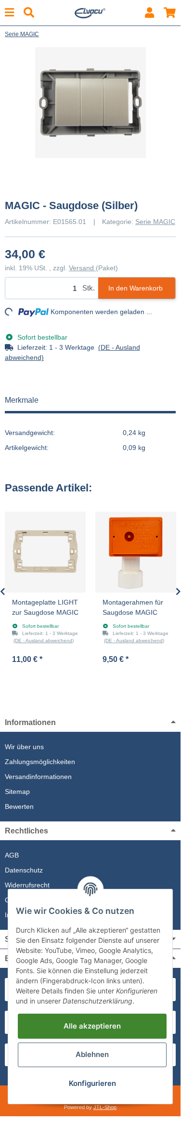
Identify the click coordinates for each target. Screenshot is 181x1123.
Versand (82, 268)
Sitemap (17, 791)
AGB (12, 855)
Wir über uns (24, 747)
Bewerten (19, 806)
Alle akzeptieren (92, 1026)
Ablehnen (92, 1054)
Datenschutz (24, 870)
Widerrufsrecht (27, 885)
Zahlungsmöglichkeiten (40, 762)
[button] (149, 13)
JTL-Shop (104, 1107)
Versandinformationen (38, 776)
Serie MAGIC (155, 221)
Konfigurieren (92, 1083)
